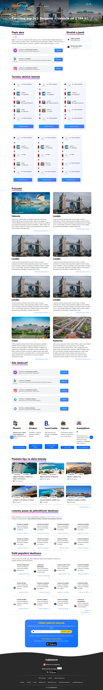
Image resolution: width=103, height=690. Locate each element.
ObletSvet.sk (42, 682)
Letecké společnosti (59, 678)
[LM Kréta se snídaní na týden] (78, 492)
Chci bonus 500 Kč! (19, 447)
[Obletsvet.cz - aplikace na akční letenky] (51, 644)
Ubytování (46, 6)
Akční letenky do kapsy (51, 669)
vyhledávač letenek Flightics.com (54, 517)
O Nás (34, 682)
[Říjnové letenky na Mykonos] (51, 468)
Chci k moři (67, 447)
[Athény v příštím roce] (78, 468)
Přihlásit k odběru (66, 631)
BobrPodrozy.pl (52, 682)
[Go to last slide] (11, 437)
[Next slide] (91, 437)
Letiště (50, 678)
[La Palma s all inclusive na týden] (24, 492)
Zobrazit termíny (23, 126)
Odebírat (58, 50)
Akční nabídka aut (83, 447)
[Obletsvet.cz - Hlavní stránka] (20, 4)
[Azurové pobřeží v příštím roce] (51, 492)
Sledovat (58, 68)
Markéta (17, 22)
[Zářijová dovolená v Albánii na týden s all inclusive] (24, 468)
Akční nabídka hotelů (51, 446)
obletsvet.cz (53, 687)
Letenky (39, 6)
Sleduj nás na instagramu (53, 664)
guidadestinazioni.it (78, 682)
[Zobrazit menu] (90, 4)
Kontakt (29, 682)
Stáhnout (58, 59)
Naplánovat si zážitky (35, 446)
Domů (32, 6)
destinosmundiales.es (64, 682)
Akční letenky (42, 678)
